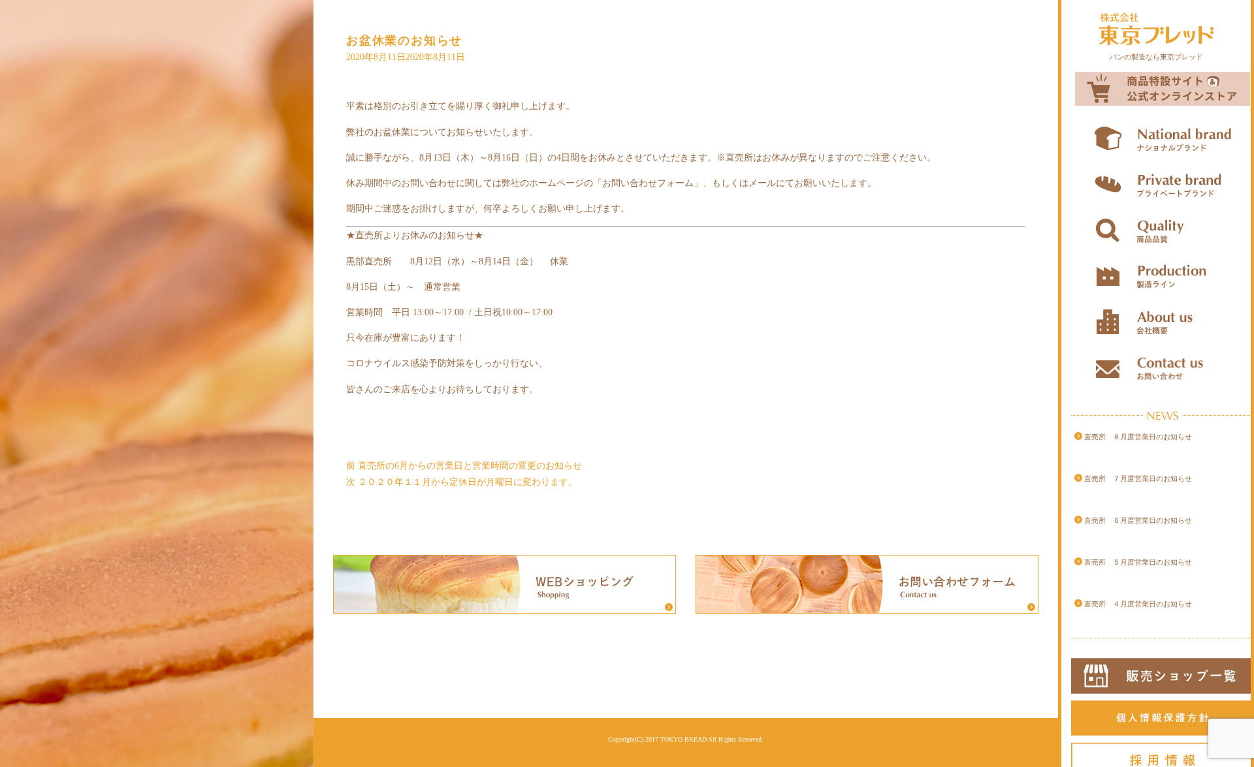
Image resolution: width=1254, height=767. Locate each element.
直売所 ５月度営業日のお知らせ (1138, 562)
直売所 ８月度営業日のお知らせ (1138, 437)
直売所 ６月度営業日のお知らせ (1138, 520)
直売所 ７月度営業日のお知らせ (1138, 478)
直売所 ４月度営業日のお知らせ (1138, 604)
